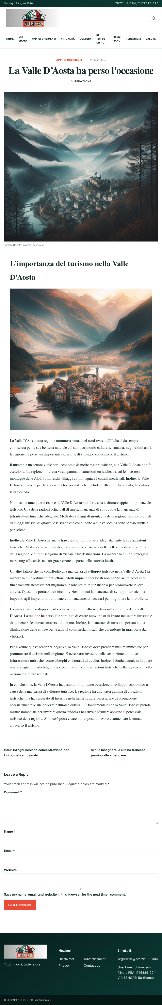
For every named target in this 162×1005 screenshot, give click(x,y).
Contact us (92, 965)
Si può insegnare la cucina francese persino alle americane (118, 752)
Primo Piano (117, 38)
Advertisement (95, 959)
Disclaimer (66, 959)
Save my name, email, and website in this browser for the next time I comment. (65, 894)
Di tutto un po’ (100, 38)
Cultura (86, 38)
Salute (151, 38)
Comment (13, 792)
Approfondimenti (44, 38)
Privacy (64, 965)
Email (9, 851)
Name (10, 831)
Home (10, 38)
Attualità (68, 38)
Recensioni (133, 38)
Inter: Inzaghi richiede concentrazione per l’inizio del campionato (36, 752)
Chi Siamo (23, 38)
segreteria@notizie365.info (138, 959)
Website (10, 870)
